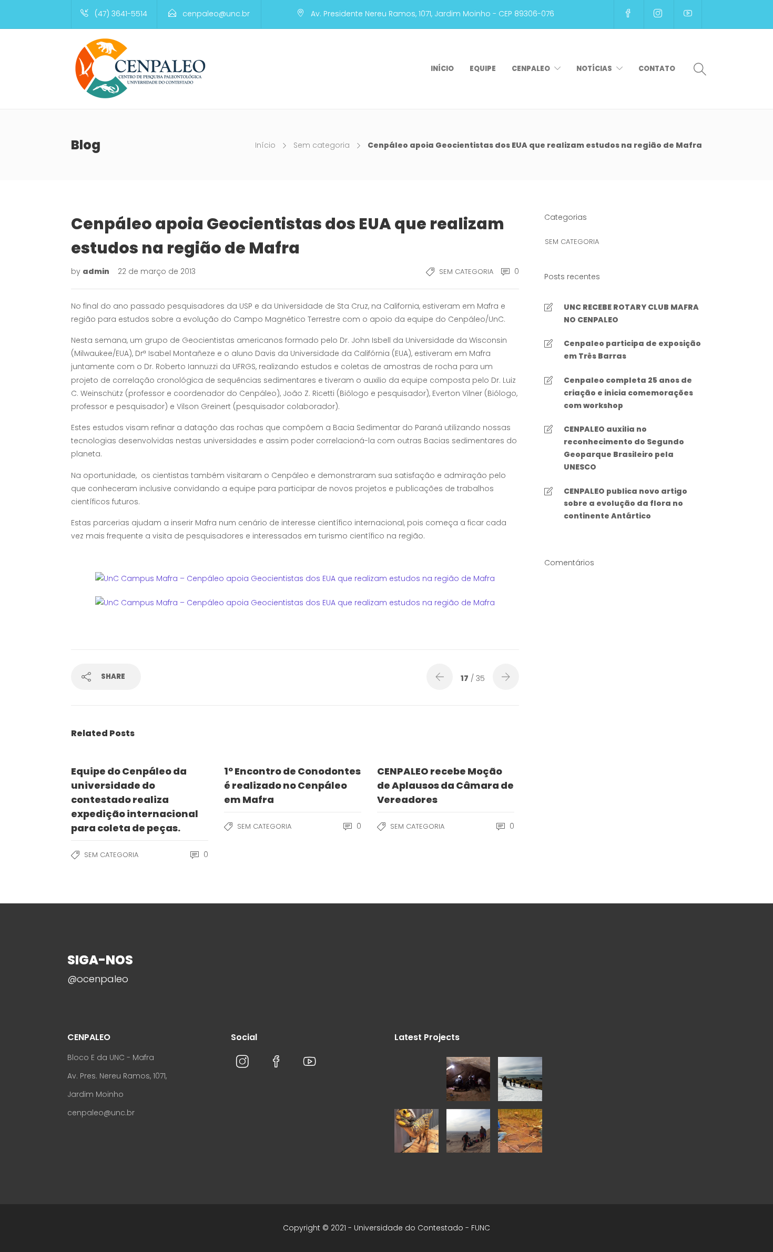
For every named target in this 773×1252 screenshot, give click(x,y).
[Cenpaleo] (416, 1079)
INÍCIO (442, 69)
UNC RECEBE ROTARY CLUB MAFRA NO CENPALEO (631, 313)
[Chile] (468, 1131)
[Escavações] (520, 1131)
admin (97, 271)
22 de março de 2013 (157, 271)
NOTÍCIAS (594, 69)
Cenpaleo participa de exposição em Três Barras (632, 349)
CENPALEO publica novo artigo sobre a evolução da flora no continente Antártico (625, 504)
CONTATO (656, 69)
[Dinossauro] (416, 1131)
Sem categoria (321, 145)
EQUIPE (483, 69)
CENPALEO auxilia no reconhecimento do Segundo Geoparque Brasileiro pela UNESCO (624, 448)
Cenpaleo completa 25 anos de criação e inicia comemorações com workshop (628, 393)
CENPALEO (531, 69)
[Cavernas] (468, 1079)
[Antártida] (520, 1079)
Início (265, 145)
